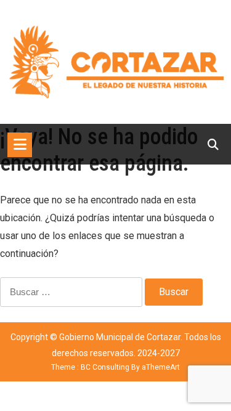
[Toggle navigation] (19, 144)
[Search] (213, 144)
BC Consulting (105, 367)
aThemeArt (161, 367)
